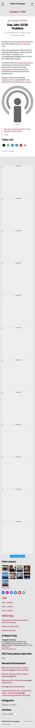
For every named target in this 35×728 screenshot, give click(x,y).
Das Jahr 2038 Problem (17, 26)
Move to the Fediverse (16, 687)
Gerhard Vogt (14, 33)
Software (23, 20)
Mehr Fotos (6, 587)
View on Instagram (18, 556)
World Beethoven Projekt (22, 82)
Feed (3, 658)
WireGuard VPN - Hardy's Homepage (15, 680)
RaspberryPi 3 (7, 683)
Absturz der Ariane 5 (25, 63)
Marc (4, 687)
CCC (5, 151)
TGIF (4, 598)
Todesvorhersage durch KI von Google (16, 695)
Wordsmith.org (11, 649)
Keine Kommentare (18, 35)
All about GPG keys (8, 630)
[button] (17, 182)
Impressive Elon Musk (21, 670)
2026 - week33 (7, 606)
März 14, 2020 (26, 33)
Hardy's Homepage (17, 4)
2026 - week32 (7, 610)
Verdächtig (6, 80)
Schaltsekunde (7, 69)
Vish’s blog (7, 615)
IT (8, 151)
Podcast (15, 20)
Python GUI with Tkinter (10, 626)
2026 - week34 (7, 602)
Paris (14, 676)
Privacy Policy (6, 724)
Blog (10, 20)
